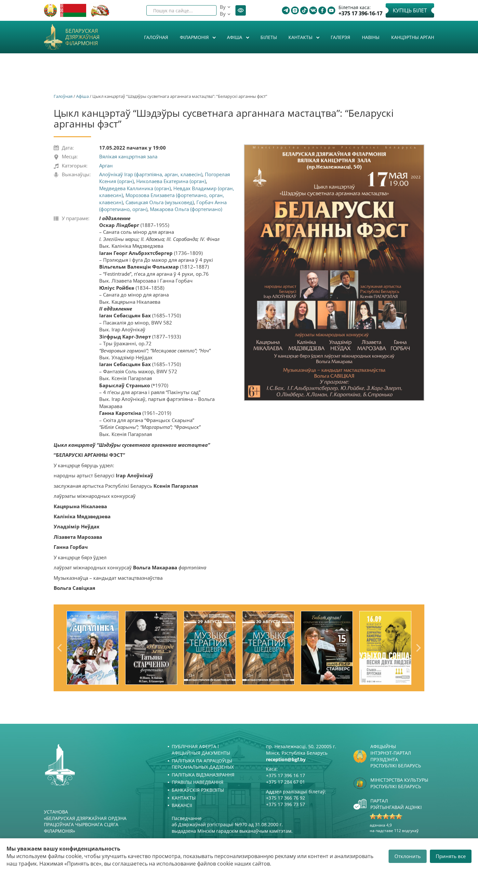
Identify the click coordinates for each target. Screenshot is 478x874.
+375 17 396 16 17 (285, 775)
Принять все (451, 856)
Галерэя (340, 37)
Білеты (268, 37)
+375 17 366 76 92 (285, 798)
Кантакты (301, 37)
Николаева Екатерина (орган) (171, 181)
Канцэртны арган (412, 37)
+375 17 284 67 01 (285, 782)
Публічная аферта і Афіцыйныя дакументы (201, 749)
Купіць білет (410, 10)
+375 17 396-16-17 (360, 13)
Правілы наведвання (197, 782)
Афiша (235, 37)
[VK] (313, 10)
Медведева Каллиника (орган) (135, 188)
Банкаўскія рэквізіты (198, 790)
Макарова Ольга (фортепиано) (186, 209)
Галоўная (156, 37)
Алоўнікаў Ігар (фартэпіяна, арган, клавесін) (150, 174)
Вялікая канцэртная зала (128, 156)
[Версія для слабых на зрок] (240, 10)
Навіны (370, 37)
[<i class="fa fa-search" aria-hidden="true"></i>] (206, 10)
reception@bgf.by (286, 759)
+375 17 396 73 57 (285, 804)
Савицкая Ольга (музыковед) (160, 202)
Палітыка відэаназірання (203, 775)
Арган (106, 165)
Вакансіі (182, 805)
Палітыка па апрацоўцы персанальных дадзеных (203, 764)
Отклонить (407, 856)
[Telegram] (286, 10)
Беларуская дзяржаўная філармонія (82, 37)
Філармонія (195, 37)
